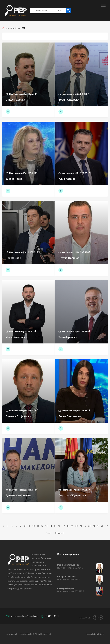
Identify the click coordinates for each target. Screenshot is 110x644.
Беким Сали (13, 257)
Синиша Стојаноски (18, 416)
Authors (16, 28)
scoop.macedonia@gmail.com (24, 616)
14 (51, 526)
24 (94, 526)
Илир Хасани (66, 178)
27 (106, 526)
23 (89, 526)
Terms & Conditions (95, 634)
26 (102, 526)
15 (55, 526)
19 (72, 526)
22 (85, 526)
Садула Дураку (15, 99)
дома (8, 28)
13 (46, 526)
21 (81, 526)
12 (42, 526)
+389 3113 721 (52, 616)
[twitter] (101, 617)
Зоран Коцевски (68, 99)
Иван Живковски (16, 337)
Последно (59, 533)
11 (38, 526)
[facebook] (95, 617)
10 (33, 526)
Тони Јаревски (67, 337)
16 (59, 526)
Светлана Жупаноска (72, 495)
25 (98, 526)
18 (68, 526)
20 (76, 526)
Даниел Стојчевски (18, 495)
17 (63, 526)
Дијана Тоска (14, 178)
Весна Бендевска (69, 416)
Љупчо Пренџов (68, 257)
